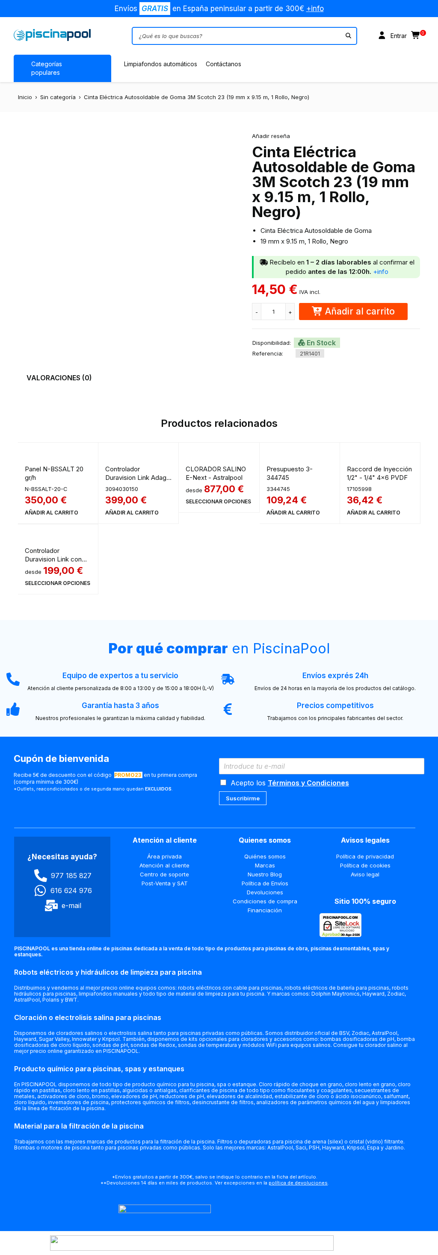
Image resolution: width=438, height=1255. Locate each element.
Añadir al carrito (360, 311)
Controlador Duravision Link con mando (53, 559)
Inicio (25, 97)
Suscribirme (243, 798)
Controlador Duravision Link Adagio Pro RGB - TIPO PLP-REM (138, 482)
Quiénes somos (265, 856)
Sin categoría (58, 97)
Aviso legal (365, 874)
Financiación (265, 910)
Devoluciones (265, 892)
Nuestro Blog (265, 874)
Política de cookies (365, 865)
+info (315, 8)
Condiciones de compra (265, 901)
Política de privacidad (365, 856)
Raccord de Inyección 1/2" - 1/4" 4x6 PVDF (379, 473)
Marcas (265, 865)
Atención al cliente (164, 865)
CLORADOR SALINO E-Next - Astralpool (216, 473)
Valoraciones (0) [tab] (59, 377)
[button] (51, 512)
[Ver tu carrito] (416, 35)
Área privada (164, 856)
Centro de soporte (164, 874)
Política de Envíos (265, 883)
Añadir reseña (271, 135)
